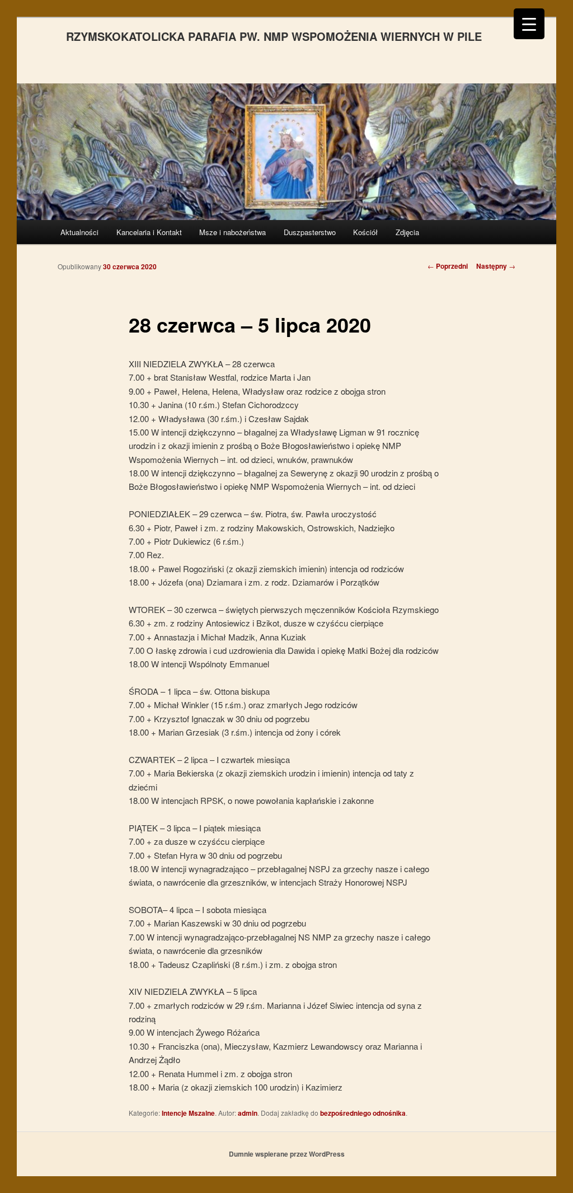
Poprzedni (448, 266)
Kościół (365, 232)
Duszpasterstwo (310, 232)
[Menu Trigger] (529, 23)
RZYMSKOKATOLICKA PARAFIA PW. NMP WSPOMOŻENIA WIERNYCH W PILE (274, 36)
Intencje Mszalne (188, 1113)
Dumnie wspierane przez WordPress (287, 1154)
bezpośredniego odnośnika (363, 1113)
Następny (495, 266)
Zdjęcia (407, 232)
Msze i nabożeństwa (232, 232)
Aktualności (79, 232)
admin (247, 1113)
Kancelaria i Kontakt (149, 232)
